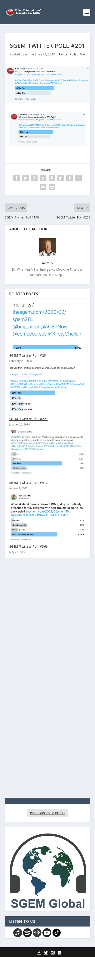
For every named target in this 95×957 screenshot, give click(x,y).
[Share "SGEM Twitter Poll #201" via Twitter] (25, 178)
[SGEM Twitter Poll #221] (47, 390)
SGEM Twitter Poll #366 (28, 546)
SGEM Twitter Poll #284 (28, 355)
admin (29, 54)
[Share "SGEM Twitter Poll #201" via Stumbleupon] (78, 178)
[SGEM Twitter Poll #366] (47, 517)
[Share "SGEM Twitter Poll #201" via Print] (52, 186)
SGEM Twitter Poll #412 (28, 482)
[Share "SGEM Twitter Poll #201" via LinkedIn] (60, 178)
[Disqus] (47, 626)
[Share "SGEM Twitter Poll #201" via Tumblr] (43, 178)
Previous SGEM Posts (47, 813)
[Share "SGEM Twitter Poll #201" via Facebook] (16, 178)
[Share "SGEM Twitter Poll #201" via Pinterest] (52, 178)
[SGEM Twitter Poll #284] (47, 326)
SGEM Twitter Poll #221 (28, 419)
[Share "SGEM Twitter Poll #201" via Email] (43, 186)
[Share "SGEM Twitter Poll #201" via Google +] (34, 178)
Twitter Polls (67, 54)
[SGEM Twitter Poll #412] (47, 453)
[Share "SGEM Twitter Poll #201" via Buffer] (69, 178)
